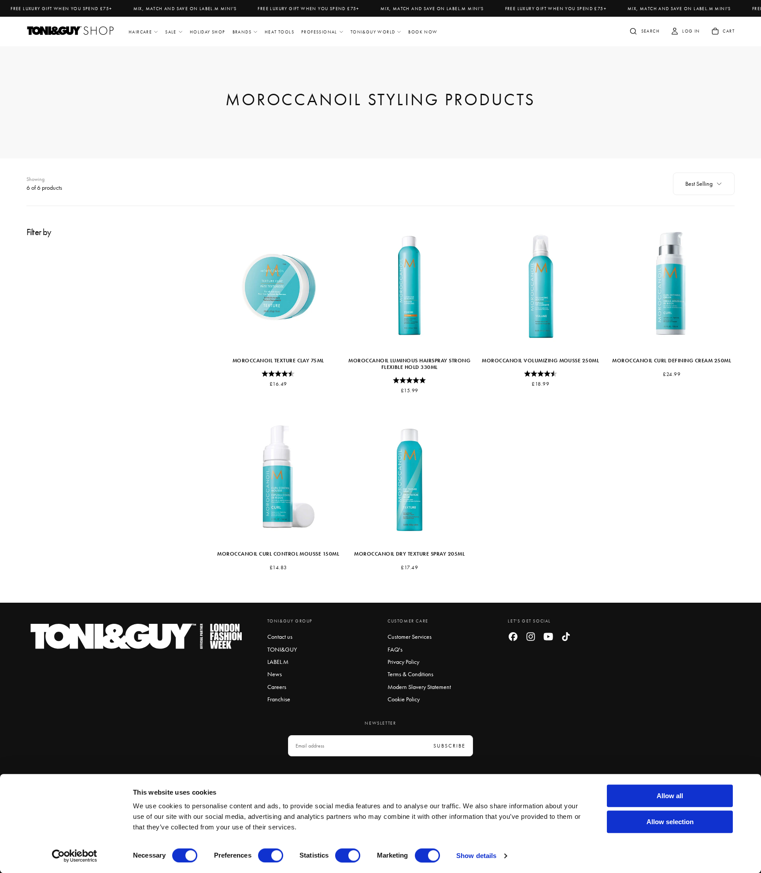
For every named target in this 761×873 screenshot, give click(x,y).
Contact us (279, 637)
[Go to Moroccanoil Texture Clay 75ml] (278, 285)
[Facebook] (513, 636)
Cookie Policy (404, 699)
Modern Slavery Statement (419, 687)
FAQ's (395, 649)
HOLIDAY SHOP (207, 32)
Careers (276, 687)
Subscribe (449, 745)
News (274, 674)
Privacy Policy (403, 662)
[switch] (270, 855)
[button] (644, 32)
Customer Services (410, 637)
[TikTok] (566, 636)
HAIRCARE (140, 32)
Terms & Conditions (410, 674)
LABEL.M (277, 662)
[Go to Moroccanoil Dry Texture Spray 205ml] (410, 478)
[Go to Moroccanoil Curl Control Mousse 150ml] (278, 478)
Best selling (699, 184)
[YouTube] (548, 636)
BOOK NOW (422, 32)
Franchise (278, 699)
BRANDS (242, 32)
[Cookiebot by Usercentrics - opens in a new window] (74, 855)
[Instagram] (530, 636)
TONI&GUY (282, 649)
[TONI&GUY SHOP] (136, 636)
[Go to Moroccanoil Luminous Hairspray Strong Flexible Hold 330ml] (410, 285)
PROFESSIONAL (319, 32)
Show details (476, 855)
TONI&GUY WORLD (373, 32)
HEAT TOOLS (279, 32)
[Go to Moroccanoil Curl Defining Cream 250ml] (672, 285)
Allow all (670, 795)
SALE (171, 32)
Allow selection (670, 821)
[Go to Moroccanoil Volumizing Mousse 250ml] (541, 285)
